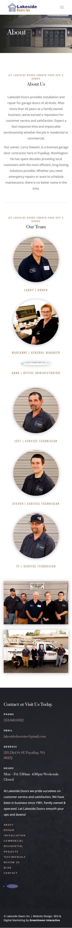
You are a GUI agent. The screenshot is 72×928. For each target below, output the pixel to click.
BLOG (8, 867)
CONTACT (11, 873)
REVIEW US (12, 862)
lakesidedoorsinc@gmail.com (25, 737)
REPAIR (9, 830)
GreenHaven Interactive (45, 920)
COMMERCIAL (14, 840)
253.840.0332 (14, 720)
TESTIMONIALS (15, 857)
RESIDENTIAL (13, 846)
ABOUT (9, 824)
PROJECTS (11, 851)
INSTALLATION (15, 835)
